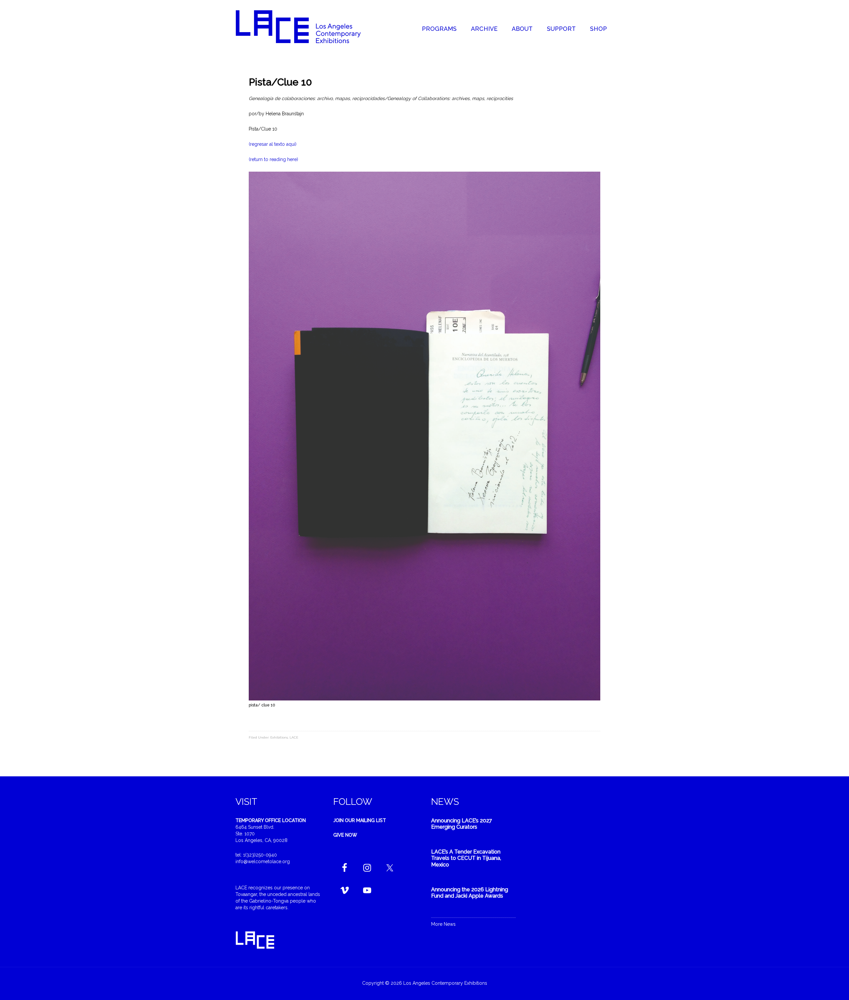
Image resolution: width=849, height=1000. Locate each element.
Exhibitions (279, 737)
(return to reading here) (273, 159)
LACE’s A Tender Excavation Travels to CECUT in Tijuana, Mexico (466, 858)
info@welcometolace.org (262, 861)
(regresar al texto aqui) (272, 144)
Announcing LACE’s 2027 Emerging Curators (461, 823)
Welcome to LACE (305, 26)
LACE (294, 737)
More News (443, 924)
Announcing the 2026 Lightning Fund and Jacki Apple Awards (469, 892)
